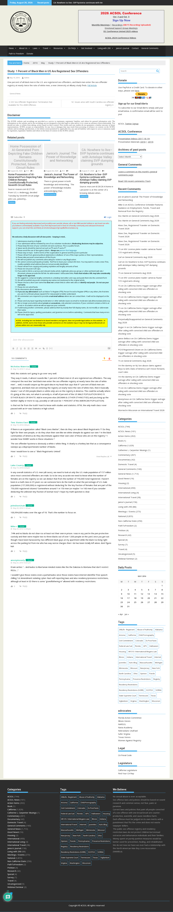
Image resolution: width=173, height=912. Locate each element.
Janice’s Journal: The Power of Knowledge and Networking (61, 157)
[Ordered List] (28, 348)
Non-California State (127, 521)
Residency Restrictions (128, 684)
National (122, 516)
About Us (23, 48)
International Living (127, 492)
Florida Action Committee (130, 717)
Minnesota (123, 668)
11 (135, 593)
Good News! (124, 478)
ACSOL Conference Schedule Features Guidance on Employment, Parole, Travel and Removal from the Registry (140, 207)
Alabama (158, 629)
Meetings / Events (126, 511)
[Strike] (25, 348)
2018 (143, 141)
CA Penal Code (125, 755)
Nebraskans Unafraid (128, 730)
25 (135, 602)
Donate (29, 53)
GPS (145, 646)
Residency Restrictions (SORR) (131, 690)
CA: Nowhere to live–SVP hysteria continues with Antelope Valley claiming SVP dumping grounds (97, 157)
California (84, 196)
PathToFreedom (126, 525)
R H (27, 171)
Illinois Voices (124, 721)
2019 (150, 141)
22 (162, 598)
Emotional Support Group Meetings (121, 28)
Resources (58, 48)
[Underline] (21, 348)
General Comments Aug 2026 (145, 215)
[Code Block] (40, 348)
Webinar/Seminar (126, 558)
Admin (26, 78)
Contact (135, 48)
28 (155, 602)
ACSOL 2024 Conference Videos (120, 37)
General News (15, 93)
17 (128, 598)
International (124, 488)
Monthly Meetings (101, 24)
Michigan (158, 662)
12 (142, 593)
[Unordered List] (32, 348)
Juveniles (122, 662)
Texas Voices (124, 737)
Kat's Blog (133, 662)
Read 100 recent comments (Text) (134, 181)
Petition (12, 202)
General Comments (149, 48)
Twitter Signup (132, 123)
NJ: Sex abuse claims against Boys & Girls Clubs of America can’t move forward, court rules (141, 368)
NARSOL (122, 724)
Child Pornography (146, 635)
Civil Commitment (126, 640)
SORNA (158, 690)
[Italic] (17, 348)
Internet (157, 657)
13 (148, 593)
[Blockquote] (36, 348)
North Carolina (125, 673)
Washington (144, 701)
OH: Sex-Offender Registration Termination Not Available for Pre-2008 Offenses (30, 103)
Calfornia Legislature (127, 770)
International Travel (127, 497)
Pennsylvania (124, 679)
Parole (152, 673)
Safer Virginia (124, 734)
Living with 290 (104, 48)
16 (121, 598)
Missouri (133, 668)
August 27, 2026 (87, 171)
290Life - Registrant (126, 629)
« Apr (120, 614)
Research (122, 535)
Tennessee (143, 695)
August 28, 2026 (16, 171)
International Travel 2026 (152, 410)
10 (128, 593)
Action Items (124, 436)
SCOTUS (149, 690)
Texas (153, 695)
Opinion (143, 673)
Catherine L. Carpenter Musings (132, 450)
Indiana (130, 657)
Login (109, 217)
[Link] (44, 348)
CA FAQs (72, 48)
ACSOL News (124, 431)
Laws (35, 48)
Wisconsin (156, 701)
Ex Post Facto (151, 640)
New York (156, 668)
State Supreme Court (127, 695)
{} (47, 348)
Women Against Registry (129, 740)
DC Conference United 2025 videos (121, 31)
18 (135, 598)
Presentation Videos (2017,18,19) (134, 138)
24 (128, 602)
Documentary (124, 459)
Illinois (121, 657)
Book (120, 440)
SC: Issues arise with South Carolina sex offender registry (92, 103)
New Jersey (144, 668)
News (11, 48)
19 (142, 598)
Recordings (117, 24)
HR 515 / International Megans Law (142, 651)
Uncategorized (125, 554)
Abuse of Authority (144, 629)
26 (142, 602)
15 (162, 593)
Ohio (135, 673)
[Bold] (13, 348)
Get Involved (86, 48)
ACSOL (121, 426)
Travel (45, 48)
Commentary (124, 455)
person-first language (68, 250)
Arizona (122, 635)
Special (121, 539)
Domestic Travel (126, 464)
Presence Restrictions (142, 679)
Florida (138, 646)
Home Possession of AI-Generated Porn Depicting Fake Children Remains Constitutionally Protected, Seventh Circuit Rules (25, 157)
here (137, 90)
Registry (156, 679)
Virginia (133, 701)
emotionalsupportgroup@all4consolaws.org (61, 228)
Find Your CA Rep (126, 773)
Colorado (139, 640)
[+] (50, 348)
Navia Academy (125, 727)
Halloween (153, 646)
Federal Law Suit (125, 646)
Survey (121, 544)
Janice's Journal (122, 48)
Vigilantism (123, 701)
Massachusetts (146, 662)
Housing (122, 483)
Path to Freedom (16, 53)
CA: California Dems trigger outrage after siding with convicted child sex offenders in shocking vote (140, 288)
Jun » (127, 614)
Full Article (92, 85)
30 (121, 606)
